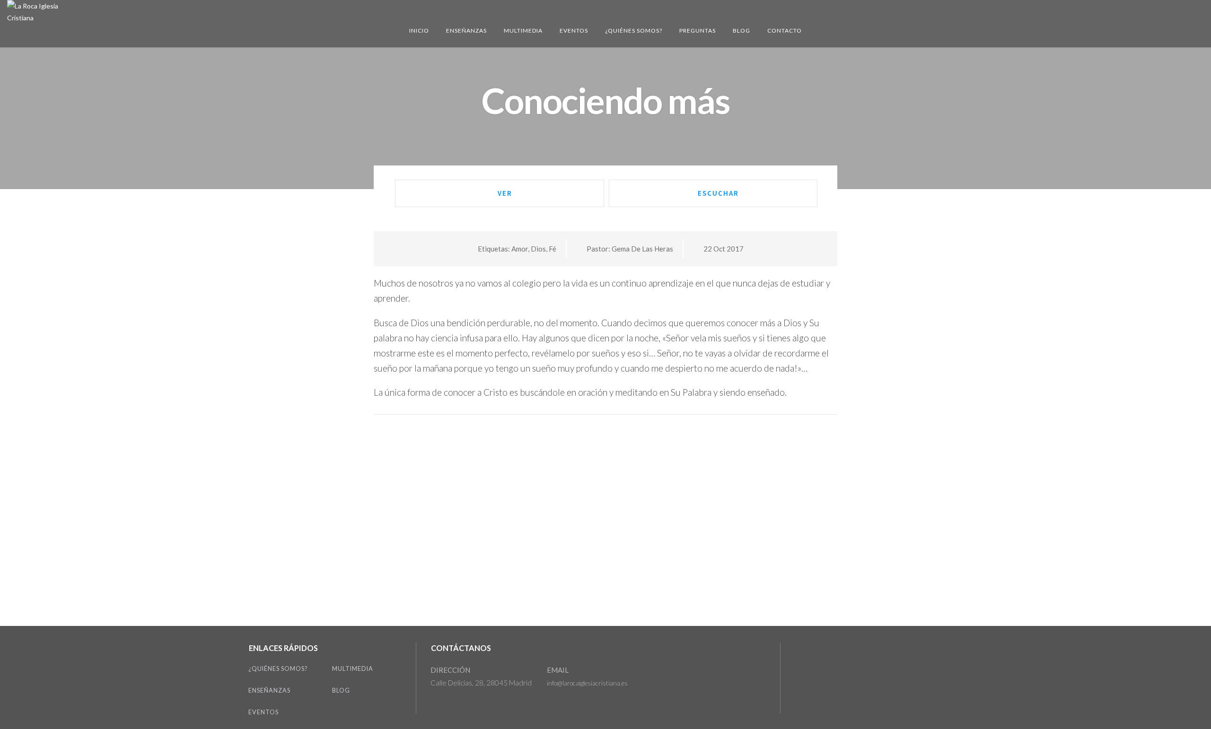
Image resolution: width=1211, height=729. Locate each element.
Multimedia (523, 30)
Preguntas (697, 30)
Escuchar (718, 193)
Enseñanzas (466, 30)
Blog (741, 30)
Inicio (419, 30)
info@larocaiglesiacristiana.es (587, 683)
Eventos (574, 30)
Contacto (784, 30)
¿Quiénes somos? (633, 30)
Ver (505, 193)
